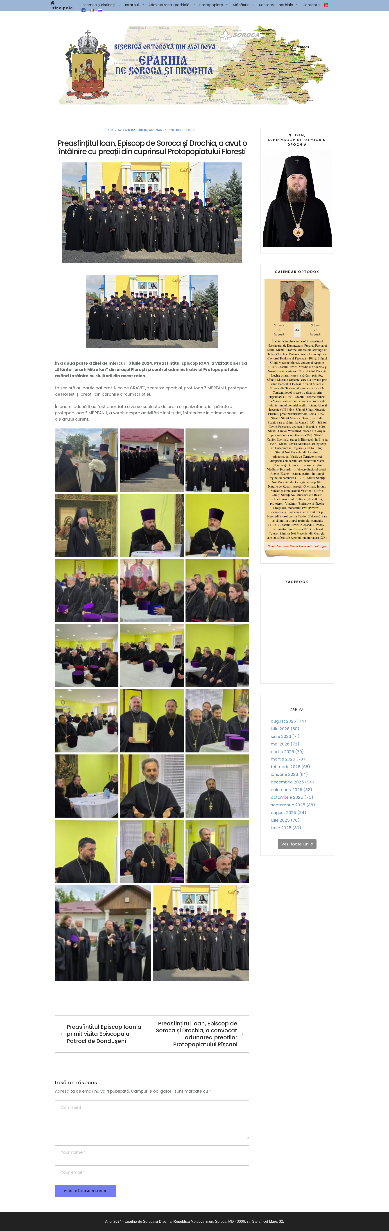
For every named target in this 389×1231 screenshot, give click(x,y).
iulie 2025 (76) (285, 820)
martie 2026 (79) (288, 759)
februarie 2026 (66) (290, 767)
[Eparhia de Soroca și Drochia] (194, 65)
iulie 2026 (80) (285, 729)
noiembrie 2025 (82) (291, 789)
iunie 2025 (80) (286, 828)
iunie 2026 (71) (285, 736)
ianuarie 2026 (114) (289, 774)
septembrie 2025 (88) (293, 805)
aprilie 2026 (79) (287, 751)
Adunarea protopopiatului (173, 130)
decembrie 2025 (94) (292, 782)
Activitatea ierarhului (127, 130)
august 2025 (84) (288, 812)
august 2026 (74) (288, 721)
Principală (61, 8)
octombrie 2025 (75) (292, 797)
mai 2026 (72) (285, 744)
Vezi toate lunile (297, 844)
